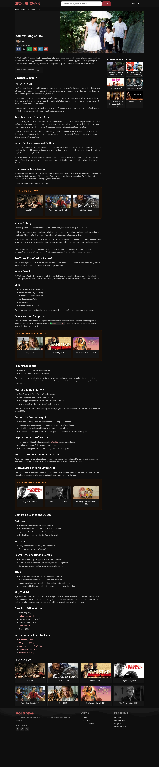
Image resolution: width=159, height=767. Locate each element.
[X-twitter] (27, 729)
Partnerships (120, 720)
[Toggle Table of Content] (37, 70)
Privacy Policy (120, 726)
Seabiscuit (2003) (134, 101)
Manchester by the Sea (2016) (30, 646)
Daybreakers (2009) (134, 88)
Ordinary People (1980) (28, 649)
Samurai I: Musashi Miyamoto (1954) (116, 73)
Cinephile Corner (88, 723)
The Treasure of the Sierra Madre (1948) (134, 73)
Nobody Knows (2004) (27, 616)
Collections (86, 720)
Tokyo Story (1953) (26, 639)
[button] (18, 49)
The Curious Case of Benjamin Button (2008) (116, 103)
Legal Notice (120, 723)
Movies (23, 9)
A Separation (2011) (26, 643)
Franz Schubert (58, 323)
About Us (118, 717)
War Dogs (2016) (116, 88)
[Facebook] (22, 729)
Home (17, 9)
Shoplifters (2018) (26, 626)
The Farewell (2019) (26, 652)
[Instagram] (17, 729)
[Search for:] (81, 3)
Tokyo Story (54, 442)
